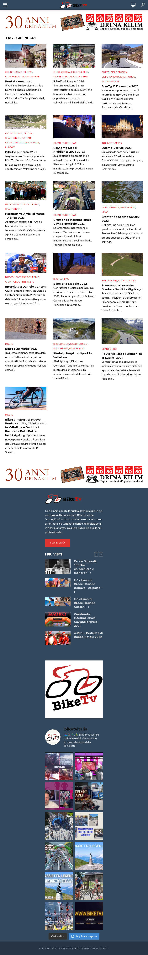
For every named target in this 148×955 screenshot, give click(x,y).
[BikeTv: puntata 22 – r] (25, 122)
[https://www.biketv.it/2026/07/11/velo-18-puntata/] (59, 796)
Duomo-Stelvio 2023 (117, 148)
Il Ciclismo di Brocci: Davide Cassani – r (84, 603)
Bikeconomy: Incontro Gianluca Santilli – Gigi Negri (122, 287)
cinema (28, 71)
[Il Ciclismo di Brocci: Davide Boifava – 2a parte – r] (58, 582)
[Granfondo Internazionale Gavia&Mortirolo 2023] (74, 196)
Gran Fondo (12, 76)
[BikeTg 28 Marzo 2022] (25, 328)
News (73, 142)
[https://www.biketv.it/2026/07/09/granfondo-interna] (59, 856)
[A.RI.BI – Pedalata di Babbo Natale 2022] (58, 638)
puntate (27, 137)
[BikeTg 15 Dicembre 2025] (122, 56)
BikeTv (79, 948)
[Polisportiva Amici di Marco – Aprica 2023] (25, 190)
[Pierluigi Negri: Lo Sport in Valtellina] (74, 328)
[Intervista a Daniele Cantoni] (25, 263)
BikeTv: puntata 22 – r (21, 152)
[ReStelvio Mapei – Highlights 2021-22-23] (74, 126)
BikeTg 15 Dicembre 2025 (120, 86)
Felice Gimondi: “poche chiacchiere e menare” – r (85, 567)
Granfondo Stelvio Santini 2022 (121, 219)
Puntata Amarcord (18, 81)
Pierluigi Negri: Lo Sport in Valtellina (72, 355)
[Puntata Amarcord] (25, 56)
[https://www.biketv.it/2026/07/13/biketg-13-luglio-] (59, 826)
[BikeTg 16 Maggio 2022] (74, 263)
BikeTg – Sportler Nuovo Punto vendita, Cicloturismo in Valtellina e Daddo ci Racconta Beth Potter (25, 425)
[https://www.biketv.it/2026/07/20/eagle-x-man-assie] (59, 766)
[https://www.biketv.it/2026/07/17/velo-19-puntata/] (89, 766)
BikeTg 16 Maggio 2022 (70, 283)
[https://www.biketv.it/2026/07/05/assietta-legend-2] (59, 886)
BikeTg (105, 72)
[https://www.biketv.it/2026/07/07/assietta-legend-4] (89, 856)
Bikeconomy (13, 204)
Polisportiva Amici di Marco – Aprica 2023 (25, 215)
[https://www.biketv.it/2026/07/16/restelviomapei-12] (89, 796)
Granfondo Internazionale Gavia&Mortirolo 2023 (72, 221)
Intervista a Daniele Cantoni (25, 286)
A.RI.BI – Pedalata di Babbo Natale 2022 (88, 635)
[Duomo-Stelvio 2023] (122, 126)
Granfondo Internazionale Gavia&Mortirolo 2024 (86, 619)
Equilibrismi (60, 348)
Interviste (108, 142)
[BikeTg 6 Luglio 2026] (74, 56)
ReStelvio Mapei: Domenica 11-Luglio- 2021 (122, 355)
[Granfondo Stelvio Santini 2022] (122, 192)
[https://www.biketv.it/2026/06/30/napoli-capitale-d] (59, 916)
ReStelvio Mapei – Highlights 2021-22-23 (69, 149)
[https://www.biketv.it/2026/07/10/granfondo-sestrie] (89, 826)
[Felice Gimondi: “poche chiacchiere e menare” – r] (58, 566)
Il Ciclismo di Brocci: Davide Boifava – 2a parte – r (88, 585)
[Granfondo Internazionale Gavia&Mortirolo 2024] (58, 619)
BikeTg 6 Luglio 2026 (68, 81)
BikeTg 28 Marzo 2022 (21, 349)
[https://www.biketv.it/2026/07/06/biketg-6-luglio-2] (89, 886)
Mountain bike (31, 76)
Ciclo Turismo (14, 71)
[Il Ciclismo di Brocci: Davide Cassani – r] (58, 601)
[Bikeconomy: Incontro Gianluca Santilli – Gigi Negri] (122, 264)
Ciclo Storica (61, 71)
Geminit (103, 948)
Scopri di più (57, 542)
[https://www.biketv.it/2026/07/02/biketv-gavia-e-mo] (89, 916)
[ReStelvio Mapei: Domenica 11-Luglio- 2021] (122, 331)
